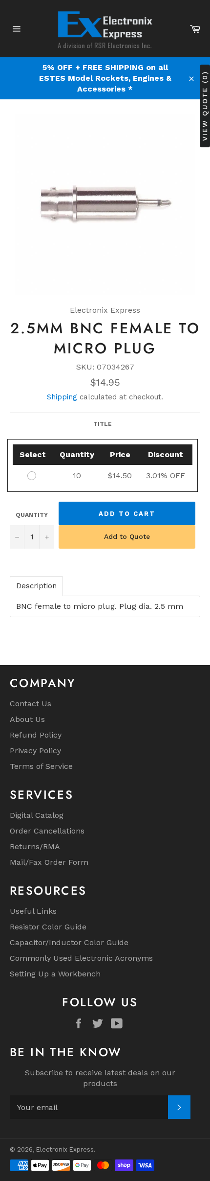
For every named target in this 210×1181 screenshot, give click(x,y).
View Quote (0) (205, 105)
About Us (27, 719)
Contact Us (30, 703)
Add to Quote (127, 536)
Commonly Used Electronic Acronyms (81, 958)
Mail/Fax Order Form (49, 862)
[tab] (36, 586)
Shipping (62, 397)
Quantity (32, 514)
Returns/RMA (35, 846)
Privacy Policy (35, 750)
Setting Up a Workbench (55, 973)
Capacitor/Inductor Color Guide (69, 942)
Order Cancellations (47, 830)
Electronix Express (65, 1149)
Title (102, 423)
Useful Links (33, 911)
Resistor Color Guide (48, 926)
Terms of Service (41, 766)
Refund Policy (36, 735)
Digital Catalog (36, 815)
